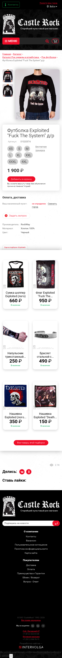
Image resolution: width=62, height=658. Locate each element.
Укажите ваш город (48, 3)
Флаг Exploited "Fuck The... (45, 294)
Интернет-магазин (31, 636)
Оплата (31, 569)
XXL (28, 155)
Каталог (17, 54)
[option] (37, 94)
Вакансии (31, 540)
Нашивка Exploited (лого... (15, 415)
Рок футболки (48, 57)
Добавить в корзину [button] (21, 179)
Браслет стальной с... (45, 355)
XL (18, 155)
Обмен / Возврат (31, 577)
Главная (6, 54)
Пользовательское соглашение (31, 544)
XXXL (12, 162)
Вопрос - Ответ (31, 581)
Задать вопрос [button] (18, 215)
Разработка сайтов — (31, 643)
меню (12, 41)
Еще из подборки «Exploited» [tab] (15, 247)
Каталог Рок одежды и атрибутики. (20, 57)
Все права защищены (31, 620)
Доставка (31, 565)
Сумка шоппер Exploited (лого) (15, 294)
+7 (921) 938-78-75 (31, 639)
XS (11, 149)
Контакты (13, 4)
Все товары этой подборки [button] (31, 442)
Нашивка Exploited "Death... (45, 415)
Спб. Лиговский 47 (31, 631)
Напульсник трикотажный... (15, 355)
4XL (24, 162)
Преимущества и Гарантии (31, 573)
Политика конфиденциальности (31, 549)
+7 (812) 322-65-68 (31, 634)
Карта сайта (31, 553)
